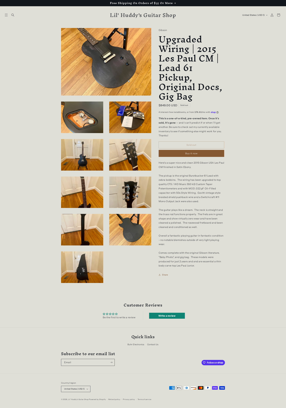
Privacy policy (129, 399)
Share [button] (165, 274)
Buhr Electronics (136, 344)
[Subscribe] (111, 362)
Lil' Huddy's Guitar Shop (78, 399)
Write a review (166, 315)
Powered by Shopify (97, 399)
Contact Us (152, 344)
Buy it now (191, 153)
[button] (6, 15)
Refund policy (114, 399)
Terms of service (144, 399)
